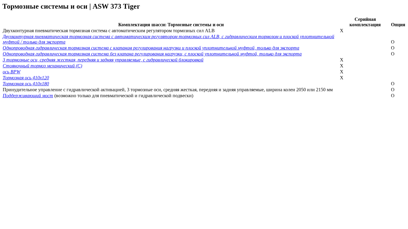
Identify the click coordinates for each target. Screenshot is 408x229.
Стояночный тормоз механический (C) (42, 65)
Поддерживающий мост (28, 95)
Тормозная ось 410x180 (26, 83)
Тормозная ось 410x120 (26, 77)
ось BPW (11, 71)
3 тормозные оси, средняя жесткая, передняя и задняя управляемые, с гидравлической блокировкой (103, 59)
